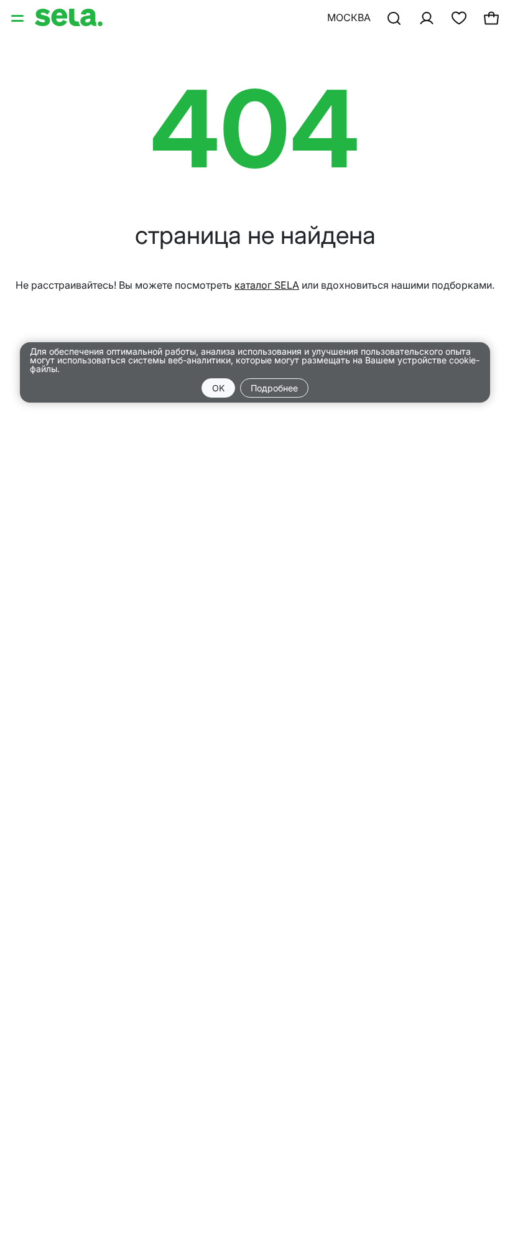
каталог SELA (266, 285)
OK (218, 388)
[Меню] (18, 17)
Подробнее (274, 388)
